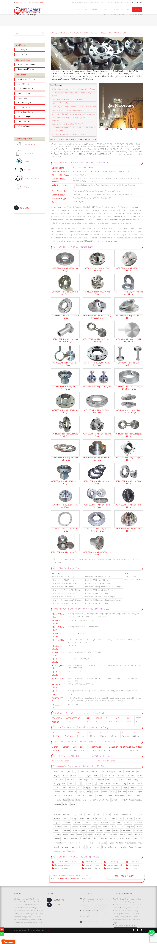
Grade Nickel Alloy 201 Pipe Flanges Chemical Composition (73, 114)
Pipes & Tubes (29, 170)
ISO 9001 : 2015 (59, 900)
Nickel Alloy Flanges (117, 15)
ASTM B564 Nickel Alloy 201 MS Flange (65, 552)
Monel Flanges (23, 98)
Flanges (26, 162)
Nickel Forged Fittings (26, 69)
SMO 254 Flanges (24, 117)
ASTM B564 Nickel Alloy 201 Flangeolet (97, 387)
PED (59, 905)
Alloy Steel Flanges (25, 93)
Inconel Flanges (23, 84)
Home (106, 15)
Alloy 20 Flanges (24, 121)
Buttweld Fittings (29, 145)
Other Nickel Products (23, 60)
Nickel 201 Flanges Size (60, 103)
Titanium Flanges (24, 107)
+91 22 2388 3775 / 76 (90, 910)
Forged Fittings (29, 153)
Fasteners (27, 187)
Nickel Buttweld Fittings (26, 64)
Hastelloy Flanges (24, 103)
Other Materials (21, 75)
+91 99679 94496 (38, 2)
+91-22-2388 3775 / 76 (77, 875)
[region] (121, 105)
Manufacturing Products (24, 139)
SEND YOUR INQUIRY (125, 876)
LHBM (48, 930)
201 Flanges (22, 54)
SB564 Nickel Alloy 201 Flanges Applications (68, 134)
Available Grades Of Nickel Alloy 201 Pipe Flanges (69, 124)
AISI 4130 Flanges (24, 126)
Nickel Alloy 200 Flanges (61, 761)
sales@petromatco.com (23, 2)
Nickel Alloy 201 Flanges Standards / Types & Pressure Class (74, 107)
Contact (133, 559)
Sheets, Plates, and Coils (32, 179)
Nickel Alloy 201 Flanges (107, 761)
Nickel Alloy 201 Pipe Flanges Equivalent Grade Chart (71, 110)
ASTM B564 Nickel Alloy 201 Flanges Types (67, 99)
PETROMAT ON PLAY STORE (125, 926)
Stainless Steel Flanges (26, 79)
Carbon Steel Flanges (25, 89)
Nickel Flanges (20, 45)
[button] (101, 124)
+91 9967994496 (60, 875)
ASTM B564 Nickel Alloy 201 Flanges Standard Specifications (74, 89)
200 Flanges (22, 49)
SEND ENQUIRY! (26, 208)
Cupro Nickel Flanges (25, 112)
